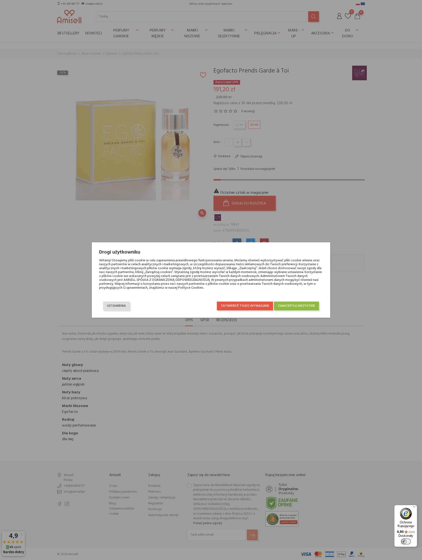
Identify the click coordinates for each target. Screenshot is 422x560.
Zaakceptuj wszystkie (296, 306)
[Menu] (414, 508)
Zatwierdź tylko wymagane (245, 306)
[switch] (406, 541)
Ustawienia (116, 306)
